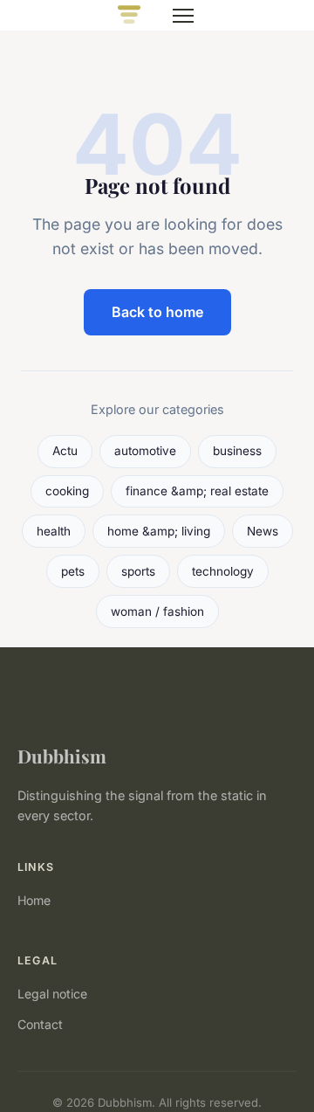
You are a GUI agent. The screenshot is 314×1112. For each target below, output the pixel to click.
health (54, 531)
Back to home (157, 312)
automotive (145, 451)
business (237, 451)
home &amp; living (158, 531)
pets (73, 571)
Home (34, 900)
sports (138, 571)
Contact (40, 1024)
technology (223, 571)
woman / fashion (157, 611)
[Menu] (183, 16)
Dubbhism (61, 755)
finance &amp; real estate (197, 491)
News (262, 531)
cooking (67, 491)
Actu (65, 451)
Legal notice (52, 993)
